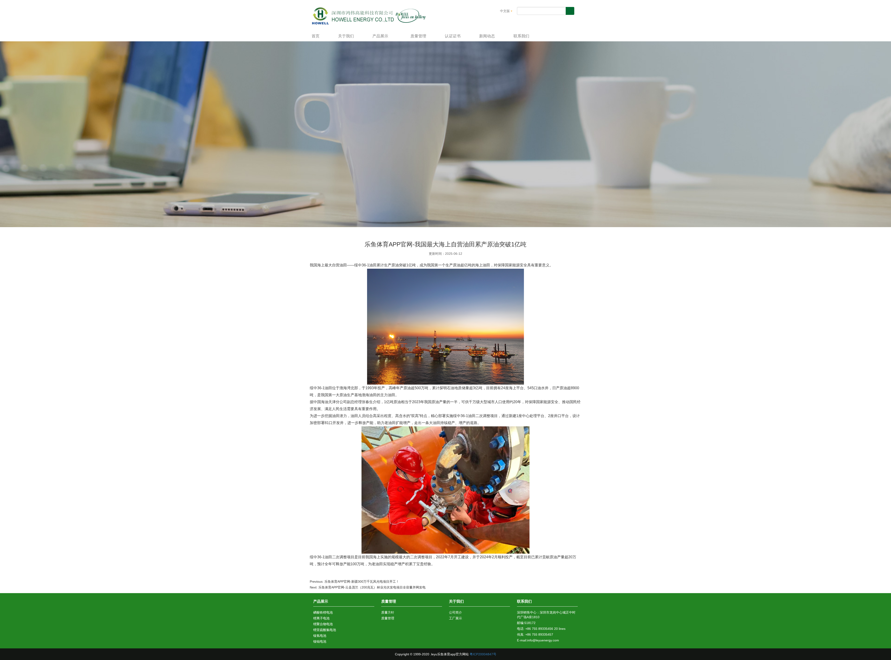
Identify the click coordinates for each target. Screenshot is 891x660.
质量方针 (387, 612)
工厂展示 (455, 618)
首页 (316, 36)
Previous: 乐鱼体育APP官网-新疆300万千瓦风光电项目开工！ (354, 581)
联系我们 (521, 36)
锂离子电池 (321, 618)
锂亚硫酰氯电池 (324, 630)
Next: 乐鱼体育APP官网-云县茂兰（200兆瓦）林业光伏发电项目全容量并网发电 (368, 587)
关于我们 (346, 36)
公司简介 (455, 612)
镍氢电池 (319, 635)
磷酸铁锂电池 (323, 612)
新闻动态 (487, 36)
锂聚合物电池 (323, 624)
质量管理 (418, 36)
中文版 (505, 11)
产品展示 (380, 36)
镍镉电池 (319, 641)
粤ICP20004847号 (483, 654)
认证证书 (453, 36)
